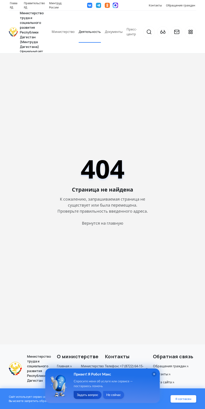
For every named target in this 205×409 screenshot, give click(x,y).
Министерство (63, 31)
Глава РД (13, 5)
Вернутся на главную (102, 223)
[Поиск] (149, 32)
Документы (114, 31)
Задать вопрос (87, 395)
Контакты (155, 5)
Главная (63, 366)
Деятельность (90, 31)
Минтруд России (55, 5)
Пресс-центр (132, 31)
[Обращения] (176, 32)
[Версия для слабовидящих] (163, 32)
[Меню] (190, 32)
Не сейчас (113, 395)
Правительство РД (34, 5)
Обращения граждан (180, 5)
